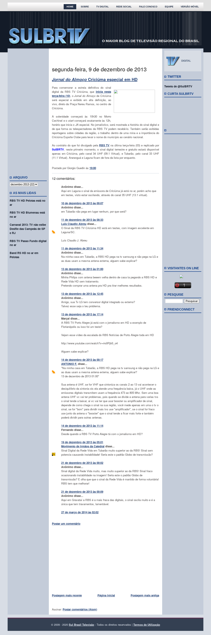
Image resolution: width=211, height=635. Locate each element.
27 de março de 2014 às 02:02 (79, 512)
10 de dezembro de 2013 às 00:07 (82, 203)
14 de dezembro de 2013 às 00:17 (82, 360)
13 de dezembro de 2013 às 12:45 (82, 294)
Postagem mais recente (67, 595)
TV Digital (102, 6)
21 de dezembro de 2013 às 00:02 (82, 463)
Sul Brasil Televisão (81, 625)
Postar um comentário (66, 524)
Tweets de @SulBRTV (178, 86)
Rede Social (124, 6)
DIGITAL (186, 60)
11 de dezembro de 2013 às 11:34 (82, 248)
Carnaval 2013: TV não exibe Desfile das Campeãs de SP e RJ (28, 229)
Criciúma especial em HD (94, 79)
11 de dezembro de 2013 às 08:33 (82, 220)
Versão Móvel (190, 6)
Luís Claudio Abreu (73, 224)
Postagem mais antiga (145, 595)
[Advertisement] (28, 110)
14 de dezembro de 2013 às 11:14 (82, 426)
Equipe (169, 6)
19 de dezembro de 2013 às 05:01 (82, 442)
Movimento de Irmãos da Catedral (82, 446)
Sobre (85, 6)
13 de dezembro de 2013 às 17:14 (82, 314)
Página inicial (106, 595)
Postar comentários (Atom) (80, 609)
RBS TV (104, 145)
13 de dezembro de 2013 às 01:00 (82, 269)
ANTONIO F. (69, 364)
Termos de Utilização (146, 625)
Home (70, 6)
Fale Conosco (148, 6)
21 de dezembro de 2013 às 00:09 (82, 492)
